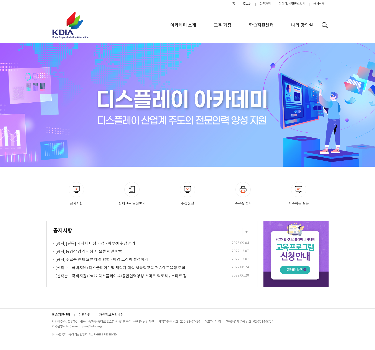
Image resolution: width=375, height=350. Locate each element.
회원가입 (265, 4)
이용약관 (85, 315)
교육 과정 (222, 25)
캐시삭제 (319, 4)
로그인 (247, 4)
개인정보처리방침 (111, 315)
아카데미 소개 (183, 25)
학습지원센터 (261, 25)
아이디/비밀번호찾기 (292, 4)
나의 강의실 (302, 25)
